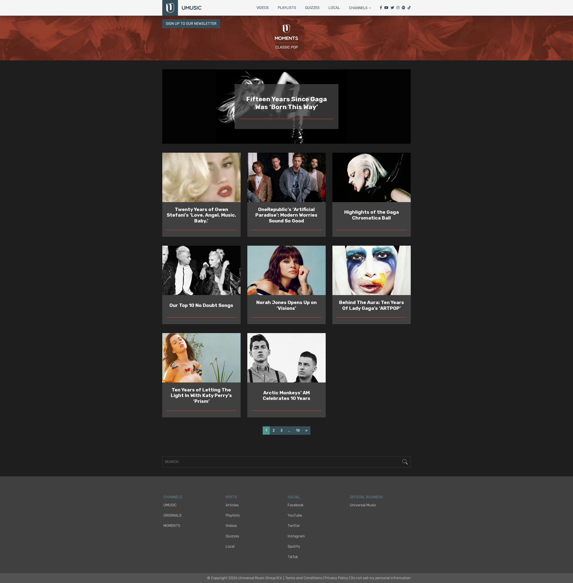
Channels (358, 8)
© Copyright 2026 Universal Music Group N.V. (244, 578)
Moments (171, 526)
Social (294, 497)
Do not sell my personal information (381, 578)
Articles (232, 505)
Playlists (287, 8)
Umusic (170, 505)
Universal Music (363, 505)
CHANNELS (172, 497)
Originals (172, 515)
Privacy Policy (336, 578)
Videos (263, 8)
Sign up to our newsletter (191, 23)
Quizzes (312, 8)
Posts (231, 497)
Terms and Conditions (303, 578)
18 (298, 430)
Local (334, 8)
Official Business (366, 497)
